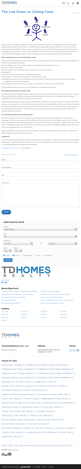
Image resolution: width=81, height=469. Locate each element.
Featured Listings (33, 445)
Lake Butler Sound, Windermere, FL (60, 403)
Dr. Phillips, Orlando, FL (12, 390)
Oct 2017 (43, 315)
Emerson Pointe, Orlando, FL (35, 390)
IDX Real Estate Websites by (11, 467)
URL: (3, 175)
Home (8, 255)
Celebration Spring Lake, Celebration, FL (19, 378)
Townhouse (28, 255)
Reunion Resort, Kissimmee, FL (51, 420)
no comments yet (71, 155)
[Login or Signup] (73, 3)
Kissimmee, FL (36, 403)
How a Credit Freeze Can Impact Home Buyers (56, 300)
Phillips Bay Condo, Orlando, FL (15, 415)
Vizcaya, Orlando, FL (35, 432)
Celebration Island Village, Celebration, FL (55, 369)
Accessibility (36, 467)
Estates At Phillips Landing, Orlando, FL (19, 394)
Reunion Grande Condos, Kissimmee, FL (19, 420)
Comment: (5, 183)
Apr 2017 (4, 320)
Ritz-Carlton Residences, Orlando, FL (18, 428)
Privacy (51, 467)
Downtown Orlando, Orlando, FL (53, 386)
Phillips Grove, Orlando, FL (41, 415)
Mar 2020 (4, 312)
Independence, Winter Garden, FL (56, 399)
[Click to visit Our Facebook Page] (2, 282)
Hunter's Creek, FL (32, 399)
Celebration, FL (8, 382)
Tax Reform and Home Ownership (13, 297)
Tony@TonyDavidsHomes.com (11, 148)
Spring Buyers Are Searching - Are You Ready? (17, 294)
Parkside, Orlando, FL (46, 411)
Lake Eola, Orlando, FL (11, 407)
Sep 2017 (63, 315)
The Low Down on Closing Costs (27, 12)
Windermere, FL (52, 432)
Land (38, 255)
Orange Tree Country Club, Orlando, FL (19, 411)
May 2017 (63, 317)
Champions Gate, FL (24, 382)
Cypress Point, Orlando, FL (13, 386)
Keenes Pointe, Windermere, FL (16, 403)
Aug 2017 (4, 317)
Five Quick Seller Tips (8, 300)
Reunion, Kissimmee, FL (39, 424)
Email (7, 280)
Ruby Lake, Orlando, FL (44, 428)
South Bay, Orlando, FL (66, 428)
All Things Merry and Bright (10, 303)
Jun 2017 (43, 317)
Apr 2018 (43, 312)
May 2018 (24, 312)
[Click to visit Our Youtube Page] (6, 282)
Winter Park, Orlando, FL (12, 437)
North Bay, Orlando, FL (53, 407)
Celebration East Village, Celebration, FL (19, 369)
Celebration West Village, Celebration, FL (55, 378)
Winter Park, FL (67, 432)
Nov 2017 (24, 315)
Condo (17, 255)
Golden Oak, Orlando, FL (12, 399)
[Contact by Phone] (68, 3)
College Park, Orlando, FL (45, 382)
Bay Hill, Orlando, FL (60, 365)
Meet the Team (15, 445)
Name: (3, 160)
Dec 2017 (4, 315)
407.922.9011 (11, 350)
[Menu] (77, 3)
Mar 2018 (63, 312)
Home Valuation (51, 445)
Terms (45, 467)
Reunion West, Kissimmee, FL (15, 424)
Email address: (6, 167)
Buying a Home (11, 154)
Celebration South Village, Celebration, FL (57, 373)
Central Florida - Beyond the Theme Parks (54, 294)
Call (2, 280)
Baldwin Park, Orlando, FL (38, 365)
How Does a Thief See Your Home (52, 303)
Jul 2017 (24, 317)
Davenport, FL (31, 386)
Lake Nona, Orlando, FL (32, 407)
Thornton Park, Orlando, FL (13, 432)
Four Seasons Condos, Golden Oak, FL (54, 394)
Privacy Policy (13, 450)
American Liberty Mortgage (50, 291)
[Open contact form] (63, 3)
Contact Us (67, 445)
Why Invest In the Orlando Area (51, 297)
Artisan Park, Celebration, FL (14, 365)
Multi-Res (48, 255)
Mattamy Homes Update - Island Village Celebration (19, 291)
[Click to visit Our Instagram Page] (4, 282)
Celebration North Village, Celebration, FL (20, 373)
